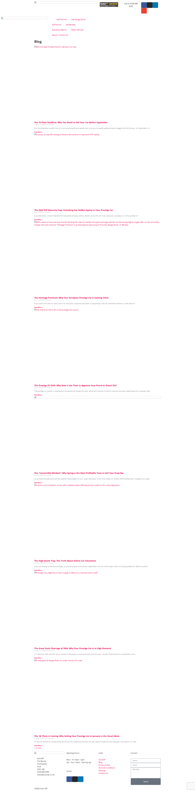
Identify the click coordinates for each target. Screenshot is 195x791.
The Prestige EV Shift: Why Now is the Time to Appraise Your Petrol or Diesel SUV (75, 385)
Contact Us (103, 773)
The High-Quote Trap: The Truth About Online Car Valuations (65, 560)
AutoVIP (102, 759)
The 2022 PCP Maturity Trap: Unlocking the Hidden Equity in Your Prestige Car (73, 210)
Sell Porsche (62, 19)
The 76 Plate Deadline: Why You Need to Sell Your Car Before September (71, 122)
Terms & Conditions (107, 768)
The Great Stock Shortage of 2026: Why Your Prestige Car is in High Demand (72, 648)
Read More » (38, 132)
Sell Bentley (70, 24)
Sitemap (102, 770)
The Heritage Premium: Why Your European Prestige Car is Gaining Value (71, 297)
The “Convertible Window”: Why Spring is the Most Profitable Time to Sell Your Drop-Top (78, 473)
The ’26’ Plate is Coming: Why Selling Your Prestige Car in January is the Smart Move (77, 736)
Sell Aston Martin (59, 30)
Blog (100, 762)
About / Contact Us (60, 35)
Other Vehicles (77, 30)
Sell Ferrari (56, 24)
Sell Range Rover (79, 19)
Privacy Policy (104, 765)
